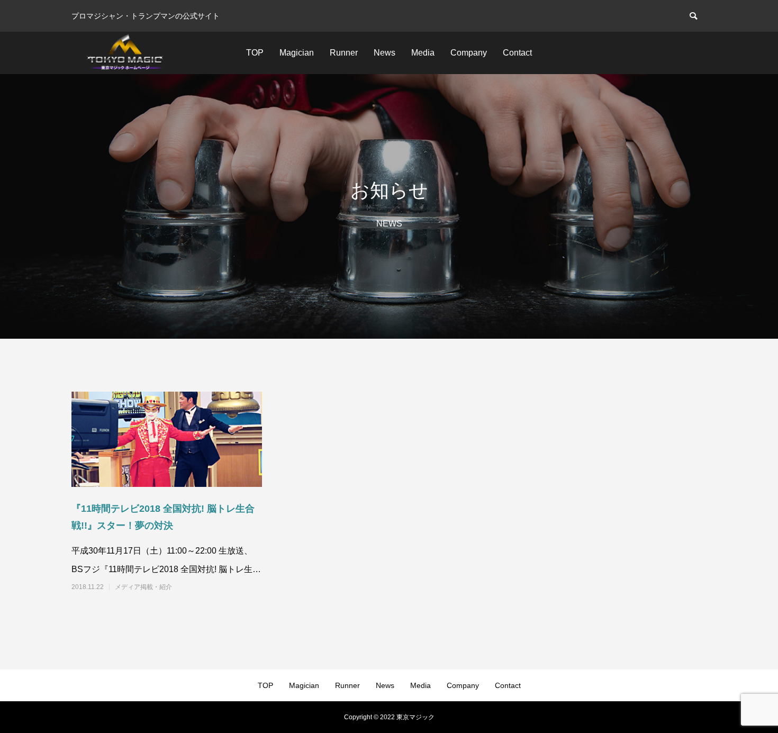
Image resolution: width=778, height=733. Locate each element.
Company (468, 52)
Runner (344, 52)
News (384, 52)
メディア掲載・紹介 (143, 587)
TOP (255, 52)
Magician (296, 52)
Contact (517, 52)
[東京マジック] (126, 53)
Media (423, 52)
